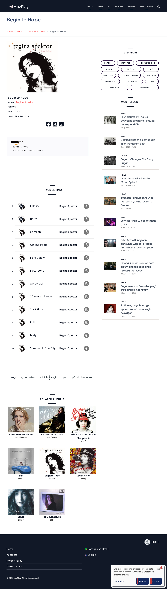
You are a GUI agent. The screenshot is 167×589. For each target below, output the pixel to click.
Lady (33, 335)
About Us (12, 554)
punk (152, 81)
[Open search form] (158, 7)
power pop (110, 81)
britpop (107, 63)
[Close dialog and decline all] (162, 567)
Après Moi (36, 283)
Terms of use (14, 566)
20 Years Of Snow (41, 296)
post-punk (108, 75)
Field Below (37, 258)
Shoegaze (114, 87)
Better (34, 219)
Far (21, 475)
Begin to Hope (58, 377)
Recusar (142, 581)
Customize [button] (119, 581)
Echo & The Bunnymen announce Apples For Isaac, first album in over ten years (137, 243)
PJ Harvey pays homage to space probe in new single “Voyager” (136, 309)
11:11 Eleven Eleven (52, 516)
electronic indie (147, 63)
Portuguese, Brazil (98, 549)
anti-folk (43, 377)
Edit (32, 322)
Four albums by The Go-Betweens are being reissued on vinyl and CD (137, 120)
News (100, 6)
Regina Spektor (37, 31)
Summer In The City (42, 348)
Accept (155, 581)
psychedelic (132, 81)
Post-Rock (151, 75)
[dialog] (138, 576)
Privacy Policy (14, 560)
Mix (109, 6)
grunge (110, 69)
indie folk (131, 69)
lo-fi (151, 69)
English (91, 554)
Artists (90, 6)
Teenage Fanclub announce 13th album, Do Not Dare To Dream (137, 201)
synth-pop (145, 87)
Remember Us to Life (52, 434)
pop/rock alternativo (81, 377)
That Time (36, 309)
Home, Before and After (21, 434)
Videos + (131, 6)
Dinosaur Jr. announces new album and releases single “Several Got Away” (137, 266)
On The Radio (38, 245)
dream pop (125, 63)
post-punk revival (129, 75)
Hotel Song (37, 270)
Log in (156, 542)
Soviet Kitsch (83, 475)
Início (10, 31)
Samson (35, 232)
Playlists (119, 6)
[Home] (20, 6)
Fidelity (34, 206)
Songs (21, 516)
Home (10, 549)
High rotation (146, 6)
